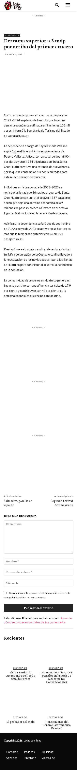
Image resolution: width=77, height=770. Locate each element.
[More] (57, 63)
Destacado (20, 668)
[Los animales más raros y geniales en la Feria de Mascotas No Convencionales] (56, 654)
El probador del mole (21, 721)
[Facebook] (20, 63)
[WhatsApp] (48, 63)
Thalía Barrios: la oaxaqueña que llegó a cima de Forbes (20, 675)
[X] (29, 63)
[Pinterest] (38, 63)
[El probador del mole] (20, 703)
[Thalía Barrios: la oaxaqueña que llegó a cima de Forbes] (20, 654)
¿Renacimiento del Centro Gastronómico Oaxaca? (56, 725)
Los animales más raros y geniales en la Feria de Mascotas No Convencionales (56, 677)
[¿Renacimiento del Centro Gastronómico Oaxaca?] (56, 703)
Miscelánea (12, 35)
